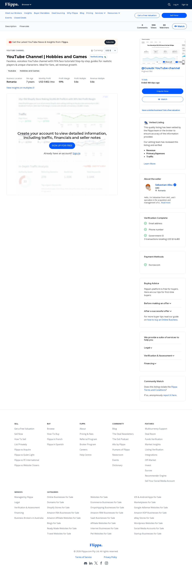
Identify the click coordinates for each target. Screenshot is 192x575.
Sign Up (185, 4)
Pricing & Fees (86, 433)
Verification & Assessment (27, 507)
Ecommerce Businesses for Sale (106, 502)
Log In (176, 4)
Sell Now (174, 15)
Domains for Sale (55, 502)
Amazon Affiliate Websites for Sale (64, 518)
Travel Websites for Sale (59, 533)
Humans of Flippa (121, 449)
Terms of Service (83, 557)
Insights (28, 13)
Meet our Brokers (13, 13)
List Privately (20, 444)
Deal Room (150, 433)
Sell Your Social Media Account (160, 480)
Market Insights (153, 444)
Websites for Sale (99, 497)
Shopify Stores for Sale (58, 507)
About (83, 428)
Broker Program (88, 444)
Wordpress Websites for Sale (148, 523)
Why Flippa (72, 13)
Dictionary (117, 465)
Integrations (151, 454)
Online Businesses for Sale (60, 497)
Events (8, 18)
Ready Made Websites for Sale (62, 528)
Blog (82, 13)
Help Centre (85, 454)
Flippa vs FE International (26, 460)
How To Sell (20, 439)
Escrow (148, 470)
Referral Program (88, 439)
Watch (164, 99)
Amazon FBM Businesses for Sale (107, 512)
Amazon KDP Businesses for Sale (150, 512)
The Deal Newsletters (123, 433)
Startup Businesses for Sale (147, 533)
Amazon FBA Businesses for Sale (63, 512)
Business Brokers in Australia (28, 518)
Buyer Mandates (42, 13)
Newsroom (117, 454)
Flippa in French (54, 439)
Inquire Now (162, 91)
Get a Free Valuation (147, 15)
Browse (50, 428)
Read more (165, 202)
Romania (12, 81)
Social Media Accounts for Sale (149, 528)
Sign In (76, 153)
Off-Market (150, 460)
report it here (169, 395)
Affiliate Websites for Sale (103, 523)
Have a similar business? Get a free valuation (161, 110)
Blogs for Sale (54, 523)
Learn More (149, 163)
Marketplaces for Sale (145, 502)
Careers (83, 449)
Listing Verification (154, 449)
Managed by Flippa (23, 497)
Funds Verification (153, 439)
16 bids (144, 79)
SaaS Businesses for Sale (103, 518)
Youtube (12, 71)
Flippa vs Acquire (22, 449)
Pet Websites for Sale (101, 533)
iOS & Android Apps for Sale (147, 497)
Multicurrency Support (156, 428)
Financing (19, 512)
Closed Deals (20, 18)
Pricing (89, 13)
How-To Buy (53, 433)
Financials (24, 26)
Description (10, 26)
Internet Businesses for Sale (104, 528)
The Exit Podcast (120, 439)
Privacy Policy (110, 557)
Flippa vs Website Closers (26, 465)
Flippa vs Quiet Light (24, 454)
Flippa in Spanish (55, 444)
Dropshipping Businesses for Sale (107, 507)
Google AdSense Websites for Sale (151, 507)
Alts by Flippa (118, 444)
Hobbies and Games (29, 71)
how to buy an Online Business (162, 319)
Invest (148, 465)
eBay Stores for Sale (144, 518)
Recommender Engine (155, 475)
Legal (17, 502)
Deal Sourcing (58, 13)
